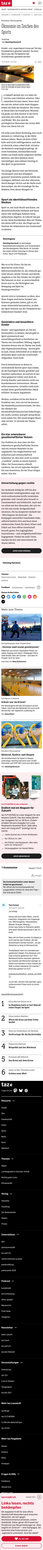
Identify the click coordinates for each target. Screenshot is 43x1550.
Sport (3, 1131)
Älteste (39, 868)
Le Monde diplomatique (11, 1422)
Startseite (5, 14)
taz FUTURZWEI (8, 1416)
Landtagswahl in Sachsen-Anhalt (15, 1172)
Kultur (4, 1125)
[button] (40, 3)
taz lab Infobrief (8, 1352)
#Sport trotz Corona (8, 577)
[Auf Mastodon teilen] (8, 597)
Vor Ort (4, 1375)
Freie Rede (6, 1311)
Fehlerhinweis (30, 587)
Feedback (5, 1481)
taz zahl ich (6, 1253)
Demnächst (6, 1370)
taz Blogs (5, 1411)
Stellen (4, 1218)
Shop (3, 1458)
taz (7, 1084)
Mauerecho (6, 1305)
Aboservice (6, 1487)
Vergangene (6, 1387)
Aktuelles (5, 1201)
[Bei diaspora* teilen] (29, 597)
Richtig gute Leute (9, 1177)
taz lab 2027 (6, 1393)
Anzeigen (5, 1463)
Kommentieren (17, 587)
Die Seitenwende (8, 1212)
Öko (3, 1113)
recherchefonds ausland (11, 1259)
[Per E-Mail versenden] (3, 597)
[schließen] (39, 1497)
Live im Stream (7, 1381)
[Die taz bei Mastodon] (15, 1092)
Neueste (32, 868)
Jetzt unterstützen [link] (22, 550)
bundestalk (6, 1288)
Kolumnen (27, 14)
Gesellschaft (16, 14)
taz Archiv (5, 1428)
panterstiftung (7, 1265)
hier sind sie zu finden (12, 892)
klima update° (7, 1300)
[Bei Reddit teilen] (35, 597)
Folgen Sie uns (6, 1091)
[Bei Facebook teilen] (19, 597)
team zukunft (6, 1334)
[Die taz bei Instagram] (26, 1092)
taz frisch (5, 1340)
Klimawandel (6, 1183)
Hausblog (5, 1207)
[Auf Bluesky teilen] (14, 597)
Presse (4, 1224)
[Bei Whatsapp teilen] (24, 597)
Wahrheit (5, 1148)
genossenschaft (8, 1247)
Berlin (3, 1137)
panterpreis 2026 (8, 1270)
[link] (4, 10)
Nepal (3, 1166)
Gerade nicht (30, 1497)
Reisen (4, 1446)
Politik (4, 1108)
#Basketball (22, 577)
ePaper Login (7, 1493)
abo (3, 1241)
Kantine (4, 1452)
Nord (3, 1142)
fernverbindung (7, 1294)
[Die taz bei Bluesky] (21, 1092)
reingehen (5, 1317)
